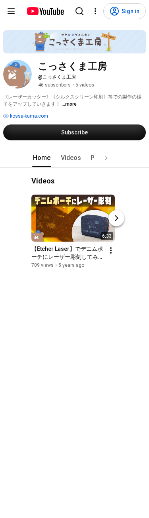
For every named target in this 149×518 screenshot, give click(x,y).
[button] (106, 157)
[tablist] (74, 157)
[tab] (41, 157)
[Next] (116, 218)
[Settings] (95, 11)
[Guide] (11, 11)
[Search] (79, 11)
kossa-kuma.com (28, 116)
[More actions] (111, 250)
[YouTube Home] (45, 11)
